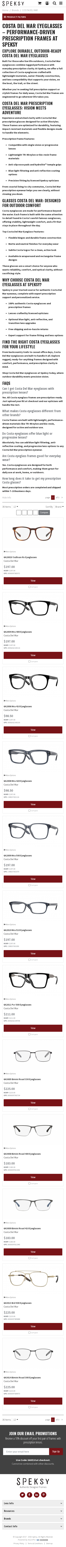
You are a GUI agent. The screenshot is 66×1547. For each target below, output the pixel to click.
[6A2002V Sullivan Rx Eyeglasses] (33, 532)
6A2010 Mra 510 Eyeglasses (18, 930)
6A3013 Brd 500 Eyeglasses (17, 1302)
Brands (15, 10)
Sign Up (56, 1451)
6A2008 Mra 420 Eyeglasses (18, 780)
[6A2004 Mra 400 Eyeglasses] (33, 607)
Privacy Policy (19, 1543)
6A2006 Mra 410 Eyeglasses (18, 706)
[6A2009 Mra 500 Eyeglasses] (33, 830)
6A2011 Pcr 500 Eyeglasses (17, 1004)
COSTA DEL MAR (30, 10)
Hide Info (6, 497)
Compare (44, 512)
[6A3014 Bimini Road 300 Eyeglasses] (33, 1352)
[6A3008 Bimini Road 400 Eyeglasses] (33, 1129)
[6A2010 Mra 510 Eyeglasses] (33, 905)
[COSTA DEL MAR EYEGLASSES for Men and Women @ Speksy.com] (62, 497)
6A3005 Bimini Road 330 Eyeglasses (22, 1079)
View (33, 580)
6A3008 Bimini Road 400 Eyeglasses (22, 1153)
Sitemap (49, 1543)
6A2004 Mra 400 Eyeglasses (18, 631)
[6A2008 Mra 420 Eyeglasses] (33, 756)
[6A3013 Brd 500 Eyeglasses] (33, 1278)
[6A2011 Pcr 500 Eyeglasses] (33, 980)
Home (5, 10)
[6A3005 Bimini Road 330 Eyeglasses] (33, 1054)
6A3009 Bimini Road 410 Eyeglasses (22, 1228)
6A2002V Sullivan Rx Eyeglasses (20, 557)
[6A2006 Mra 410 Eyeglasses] (33, 681)
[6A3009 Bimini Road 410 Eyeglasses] (33, 1203)
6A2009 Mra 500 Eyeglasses (18, 855)
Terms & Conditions (35, 1543)
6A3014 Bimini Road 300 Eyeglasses (22, 1377)
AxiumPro (31, 1540)
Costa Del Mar (11, 560)
